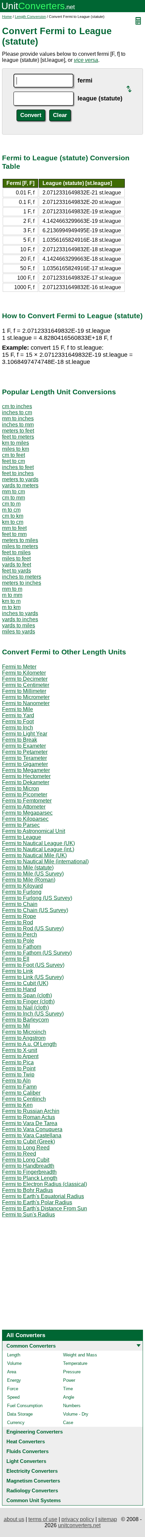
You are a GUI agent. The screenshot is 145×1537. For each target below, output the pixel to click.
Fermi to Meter (19, 667)
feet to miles (16, 552)
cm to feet (13, 455)
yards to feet (16, 564)
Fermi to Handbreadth (28, 1166)
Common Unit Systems (33, 1500)
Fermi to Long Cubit (25, 1160)
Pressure (72, 1371)
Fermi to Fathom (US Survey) (37, 953)
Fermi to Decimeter (25, 679)
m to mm (12, 595)
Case (68, 1422)
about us (14, 1519)
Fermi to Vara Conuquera (32, 1129)
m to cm (11, 510)
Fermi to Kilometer (24, 673)
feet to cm (13, 461)
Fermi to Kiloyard (22, 886)
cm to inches (17, 406)
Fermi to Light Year (24, 734)
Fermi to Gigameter (25, 764)
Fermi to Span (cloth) (27, 995)
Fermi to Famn (19, 1087)
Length (13, 1354)
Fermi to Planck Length (29, 1178)
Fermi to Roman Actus (28, 1117)
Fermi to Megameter (26, 770)
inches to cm (17, 412)
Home (7, 17)
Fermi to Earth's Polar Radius (37, 1202)
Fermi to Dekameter (25, 782)
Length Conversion (30, 17)
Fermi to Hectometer (26, 776)
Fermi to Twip (18, 1074)
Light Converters (26, 1461)
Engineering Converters (34, 1432)
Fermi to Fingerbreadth (29, 1172)
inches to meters (21, 577)
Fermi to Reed (19, 1154)
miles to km (15, 449)
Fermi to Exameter (24, 746)
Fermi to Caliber (21, 1093)
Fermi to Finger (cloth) (28, 1001)
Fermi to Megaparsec (27, 813)
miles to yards (18, 631)
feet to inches (18, 473)
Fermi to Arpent (20, 1056)
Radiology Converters (32, 1490)
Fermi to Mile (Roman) (28, 880)
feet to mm (14, 534)
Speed (13, 1397)
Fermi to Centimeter (25, 685)
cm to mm (13, 497)
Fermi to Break (19, 740)
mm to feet (14, 528)
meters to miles (20, 540)
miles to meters (20, 546)
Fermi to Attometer (24, 807)
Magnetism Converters (33, 1481)
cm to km (12, 516)
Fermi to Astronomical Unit (33, 831)
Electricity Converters (32, 1471)
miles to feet (16, 558)
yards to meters (20, 485)
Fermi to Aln (16, 1081)
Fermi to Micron (20, 788)
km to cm (12, 522)
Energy (14, 1380)
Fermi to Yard (18, 715)
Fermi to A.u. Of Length (29, 1044)
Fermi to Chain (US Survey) (35, 910)
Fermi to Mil (16, 1026)
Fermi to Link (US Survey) (33, 977)
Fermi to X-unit (19, 1050)
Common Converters (31, 1346)
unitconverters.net (79, 1525)
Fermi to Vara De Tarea (29, 1123)
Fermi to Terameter (24, 758)
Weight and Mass (80, 1354)
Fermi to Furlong (21, 892)
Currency (16, 1422)
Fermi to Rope (19, 916)
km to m (11, 601)
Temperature (75, 1363)
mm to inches (18, 418)
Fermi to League (21, 837)
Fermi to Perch (19, 934)
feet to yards (16, 571)
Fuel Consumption (24, 1405)
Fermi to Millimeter (24, 691)
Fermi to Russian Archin (30, 1111)
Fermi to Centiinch (24, 1099)
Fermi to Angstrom (24, 1038)
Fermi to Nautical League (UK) (38, 843)
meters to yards (20, 479)
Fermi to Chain (19, 904)
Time (68, 1388)
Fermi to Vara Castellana (31, 1135)
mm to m (12, 589)
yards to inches (20, 619)
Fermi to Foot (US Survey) (33, 965)
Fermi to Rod (17, 922)
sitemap (107, 1519)
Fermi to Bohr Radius (27, 1190)
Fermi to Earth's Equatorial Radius (43, 1196)
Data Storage (20, 1414)
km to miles (15, 443)
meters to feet (18, 431)
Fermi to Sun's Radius (28, 1214)
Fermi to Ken (17, 1105)
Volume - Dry (75, 1414)
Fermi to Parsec (21, 825)
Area (11, 1371)
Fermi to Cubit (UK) (25, 983)
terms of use (42, 1519)
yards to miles (18, 625)
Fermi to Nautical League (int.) (38, 849)
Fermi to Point (18, 1068)
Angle (68, 1397)
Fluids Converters (27, 1451)
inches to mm (18, 424)
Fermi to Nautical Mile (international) (45, 861)
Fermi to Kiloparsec (25, 819)
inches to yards (20, 613)
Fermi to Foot (18, 721)
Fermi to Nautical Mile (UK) (34, 855)
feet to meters (18, 437)
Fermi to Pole (18, 941)
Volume (14, 1363)
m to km (11, 607)
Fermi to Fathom (21, 947)
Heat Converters (25, 1441)
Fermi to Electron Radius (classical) (44, 1184)
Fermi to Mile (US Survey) (33, 874)
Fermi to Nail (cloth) (25, 1007)
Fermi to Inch (17, 727)
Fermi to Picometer (24, 794)
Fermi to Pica (18, 1062)
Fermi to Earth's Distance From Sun (44, 1208)
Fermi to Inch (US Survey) (33, 1014)
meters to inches (21, 583)
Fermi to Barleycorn (25, 1020)
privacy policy (77, 1519)
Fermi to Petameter (25, 752)
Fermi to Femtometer (27, 801)
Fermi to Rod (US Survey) (33, 928)
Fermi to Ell (15, 959)
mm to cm (13, 491)
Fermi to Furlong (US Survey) (37, 898)
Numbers (72, 1405)
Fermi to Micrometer (26, 697)
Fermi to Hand (19, 989)
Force (12, 1388)
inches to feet (18, 467)
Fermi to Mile (17, 709)
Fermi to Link (17, 971)
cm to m (11, 504)
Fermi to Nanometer (26, 703)
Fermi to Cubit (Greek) (28, 1141)
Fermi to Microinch (24, 1032)
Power (69, 1380)
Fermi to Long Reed (26, 1147)
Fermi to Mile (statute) (28, 867)
